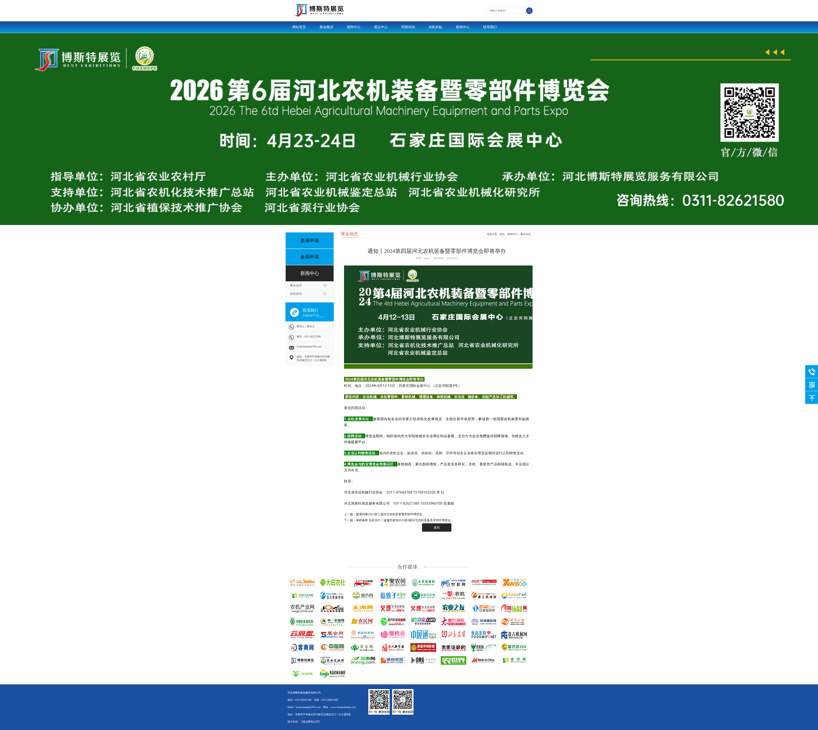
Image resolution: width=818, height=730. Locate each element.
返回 (437, 527)
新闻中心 (462, 27)
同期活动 (408, 27)
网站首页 (299, 27)
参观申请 (309, 257)
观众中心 (381, 27)
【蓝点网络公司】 (310, 721)
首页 (502, 234)
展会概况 (326, 27)
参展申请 (309, 240)
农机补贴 (435, 27)
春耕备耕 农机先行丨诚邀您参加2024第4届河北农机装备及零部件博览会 (403, 520)
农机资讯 (296, 293)
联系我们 (490, 27)
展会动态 (296, 285)
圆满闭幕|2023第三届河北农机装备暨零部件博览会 (389, 514)
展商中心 (353, 27)
